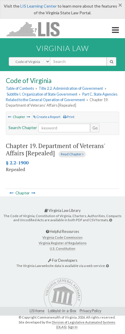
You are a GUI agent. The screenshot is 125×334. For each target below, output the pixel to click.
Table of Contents (20, 88)
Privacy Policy (90, 311)
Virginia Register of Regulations (63, 243)
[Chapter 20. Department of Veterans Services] (28, 117)
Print (70, 117)
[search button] (111, 61)
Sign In (73, 327)
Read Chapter (71, 154)
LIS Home (37, 311)
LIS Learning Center (38, 5)
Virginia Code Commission (62, 237)
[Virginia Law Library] (110, 220)
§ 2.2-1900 (17, 162)
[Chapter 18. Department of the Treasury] (9, 117)
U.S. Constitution (62, 248)
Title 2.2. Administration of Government (71, 88)
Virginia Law (62, 48)
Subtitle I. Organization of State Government (42, 94)
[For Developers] (107, 266)
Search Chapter (22, 127)
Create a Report (48, 117)
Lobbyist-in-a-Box (62, 311)
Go (95, 128)
